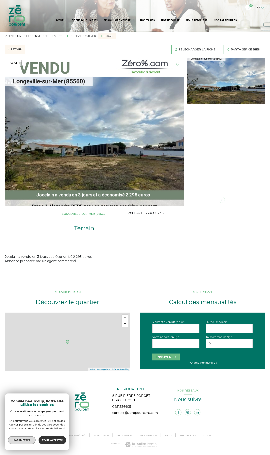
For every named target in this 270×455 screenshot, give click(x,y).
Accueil (61, 20)
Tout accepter (52, 440)
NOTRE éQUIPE (170, 20)
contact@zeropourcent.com (135, 413)
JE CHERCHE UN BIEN (85, 20)
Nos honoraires (101, 435)
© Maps (103, 369)
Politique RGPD (187, 435)
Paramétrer (21, 440)
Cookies (207, 435)
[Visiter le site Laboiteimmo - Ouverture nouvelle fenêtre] (140, 444)
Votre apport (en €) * (165, 337)
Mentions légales (148, 435)
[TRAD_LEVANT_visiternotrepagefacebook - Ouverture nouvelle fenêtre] (178, 412)
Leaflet (92, 369)
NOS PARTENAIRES (225, 20)
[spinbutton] (229, 343)
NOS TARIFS (147, 20)
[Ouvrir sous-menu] (134, 20)
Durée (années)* (216, 321)
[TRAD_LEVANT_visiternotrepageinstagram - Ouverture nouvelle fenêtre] (188, 412)
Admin (168, 435)
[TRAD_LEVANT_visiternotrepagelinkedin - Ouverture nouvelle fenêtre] (197, 412)
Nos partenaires (124, 435)
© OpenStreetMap (120, 369)
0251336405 (121, 407)
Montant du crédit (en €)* (168, 321)
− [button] (125, 323)
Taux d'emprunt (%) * (219, 337)
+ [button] (125, 317)
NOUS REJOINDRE (197, 20)
